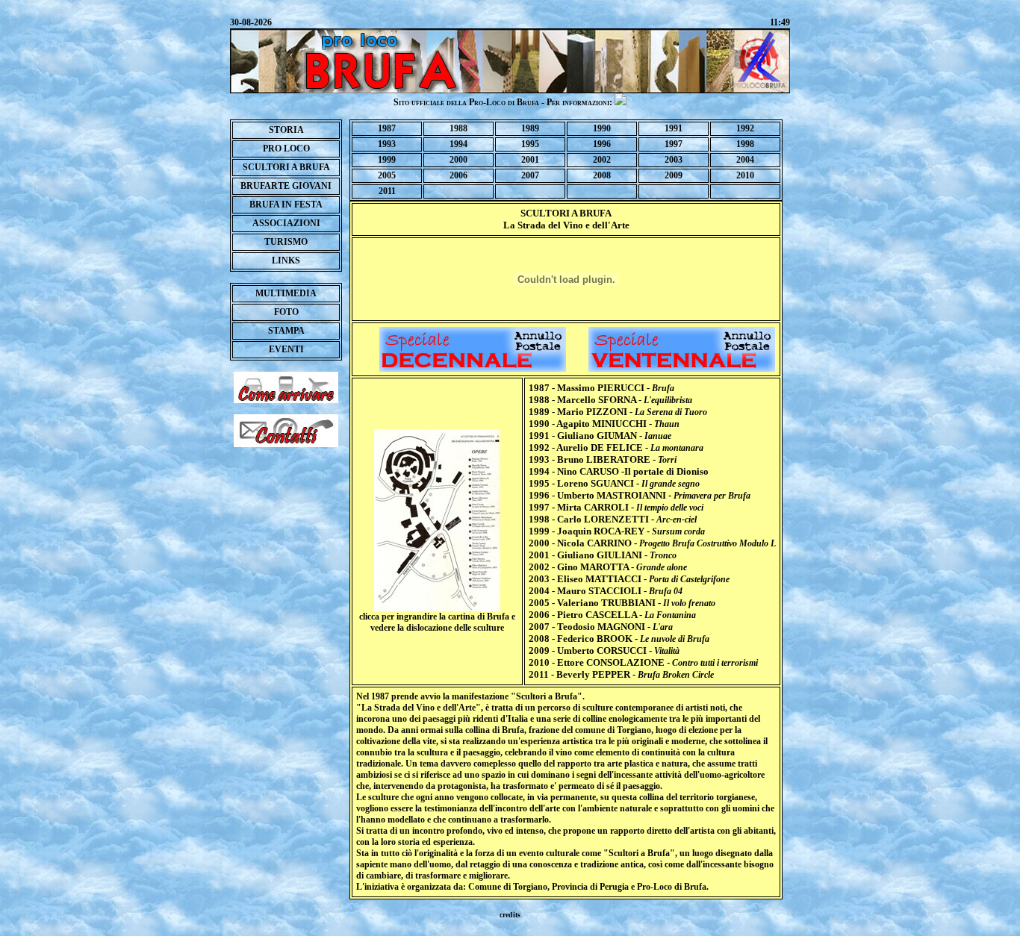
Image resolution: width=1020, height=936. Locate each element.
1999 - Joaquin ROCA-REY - (617, 531)
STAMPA (286, 330)
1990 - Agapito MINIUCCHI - (604, 423)
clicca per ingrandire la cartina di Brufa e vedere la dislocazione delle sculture (437, 622)
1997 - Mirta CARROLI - (616, 507)
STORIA (286, 130)
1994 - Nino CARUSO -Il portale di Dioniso (619, 471)
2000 (458, 160)
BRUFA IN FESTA (286, 204)
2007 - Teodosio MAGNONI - (601, 626)
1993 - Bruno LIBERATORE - (603, 459)
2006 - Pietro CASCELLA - (612, 614)
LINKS (286, 260)
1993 (387, 144)
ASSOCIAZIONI (286, 223)
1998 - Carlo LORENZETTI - (613, 519)
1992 (745, 128)
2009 (673, 175)
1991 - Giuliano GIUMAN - (600, 435)
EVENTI (286, 349)
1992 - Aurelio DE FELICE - (616, 447)
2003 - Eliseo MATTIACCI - (629, 578)
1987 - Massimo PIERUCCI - (601, 387)
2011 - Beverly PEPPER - (621, 674)
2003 (673, 160)
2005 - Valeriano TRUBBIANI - (622, 602)
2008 (602, 175)
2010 (745, 175)
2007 (530, 175)
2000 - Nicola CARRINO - (652, 543)
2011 (387, 191)
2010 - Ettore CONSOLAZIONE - (643, 662)
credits (510, 915)
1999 (387, 160)
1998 (745, 144)
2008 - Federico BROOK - (619, 638)
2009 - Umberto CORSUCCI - (604, 650)
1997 (673, 144)
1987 (387, 128)
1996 (602, 144)
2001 (530, 160)
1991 (673, 128)
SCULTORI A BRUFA (286, 167)
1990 (602, 128)
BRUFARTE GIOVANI (286, 186)
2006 (458, 175)
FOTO (286, 312)
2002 (602, 160)
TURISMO (286, 242)
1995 (530, 144)
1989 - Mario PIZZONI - (618, 411)
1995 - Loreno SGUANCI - (614, 483)
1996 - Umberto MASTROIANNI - (639, 495)
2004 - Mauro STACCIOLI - (605, 590)
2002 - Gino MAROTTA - (608, 566)
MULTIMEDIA (286, 293)
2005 (387, 175)
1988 (458, 128)
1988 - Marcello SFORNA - (610, 399)
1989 (530, 128)
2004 (745, 160)
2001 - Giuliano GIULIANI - (603, 555)
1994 (458, 144)
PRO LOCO (286, 148)
